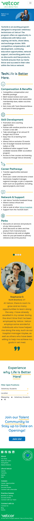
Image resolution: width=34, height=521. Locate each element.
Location (4, 393)
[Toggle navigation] (30, 3)
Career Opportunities (8, 483)
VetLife (3, 471)
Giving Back (4, 463)
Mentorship (4, 485)
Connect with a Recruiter (9, 489)
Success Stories (6, 487)
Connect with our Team (8, 500)
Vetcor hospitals (25, 207)
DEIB (2, 477)
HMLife (3, 475)
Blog (2, 508)
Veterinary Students (9, 389)
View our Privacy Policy (26, 518)
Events (3, 510)
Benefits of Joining (7, 496)
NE (4, 399)
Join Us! (17, 439)
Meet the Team (6, 461)
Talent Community (17, 419)
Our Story (4, 459)
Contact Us (4, 506)
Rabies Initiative (6, 465)
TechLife (4, 473)
